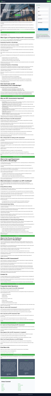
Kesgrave (1, 352)
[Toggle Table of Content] (8, 35)
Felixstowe (9, 352)
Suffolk (7, 352)
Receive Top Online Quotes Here (17, 156)
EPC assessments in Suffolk (4, 39)
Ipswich (5, 352)
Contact (49, 1)
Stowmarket (3, 389)
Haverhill (19, 387)
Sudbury (2, 390)
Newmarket (19, 390)
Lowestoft (19, 386)
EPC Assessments (22, 29)
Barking (13, 352)
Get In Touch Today (17, 32)
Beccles (19, 383)
